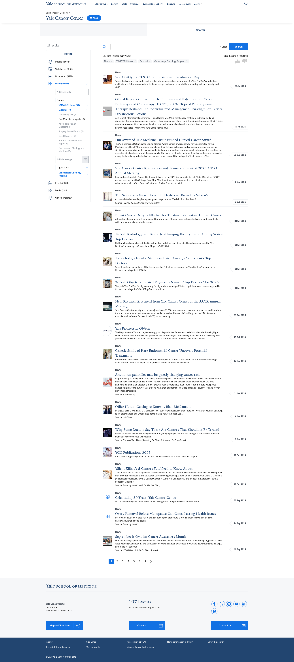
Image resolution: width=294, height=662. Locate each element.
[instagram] (229, 604)
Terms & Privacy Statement (58, 647)
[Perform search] (246, 4)
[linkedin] (244, 604)
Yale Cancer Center (64, 18)
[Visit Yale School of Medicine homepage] (71, 586)
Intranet (49, 642)
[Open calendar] (85, 159)
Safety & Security (216, 642)
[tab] (200, 29)
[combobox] (72, 92)
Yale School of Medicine (57, 13)
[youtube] (236, 604)
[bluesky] (214, 611)
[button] (68, 61)
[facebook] (214, 604)
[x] (222, 604)
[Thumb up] (237, 61)
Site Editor (91, 642)
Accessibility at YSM (136, 642)
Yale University (93, 647)
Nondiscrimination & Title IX (180, 642)
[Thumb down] (244, 61)
